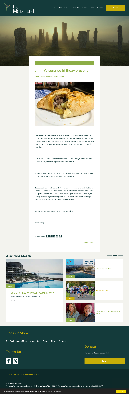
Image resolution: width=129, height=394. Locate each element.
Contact (100, 8)
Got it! (121, 391)
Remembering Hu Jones (104, 299)
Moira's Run (75, 8)
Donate (115, 8)
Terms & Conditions (12, 374)
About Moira (63, 8)
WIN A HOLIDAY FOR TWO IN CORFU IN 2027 (32, 293)
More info (59, 391)
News (92, 8)
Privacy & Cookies (27, 374)
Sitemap (37, 374)
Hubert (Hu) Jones (102, 278)
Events (84, 8)
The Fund (52, 8)
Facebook (8, 361)
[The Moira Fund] (16, 8)
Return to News (88, 243)
